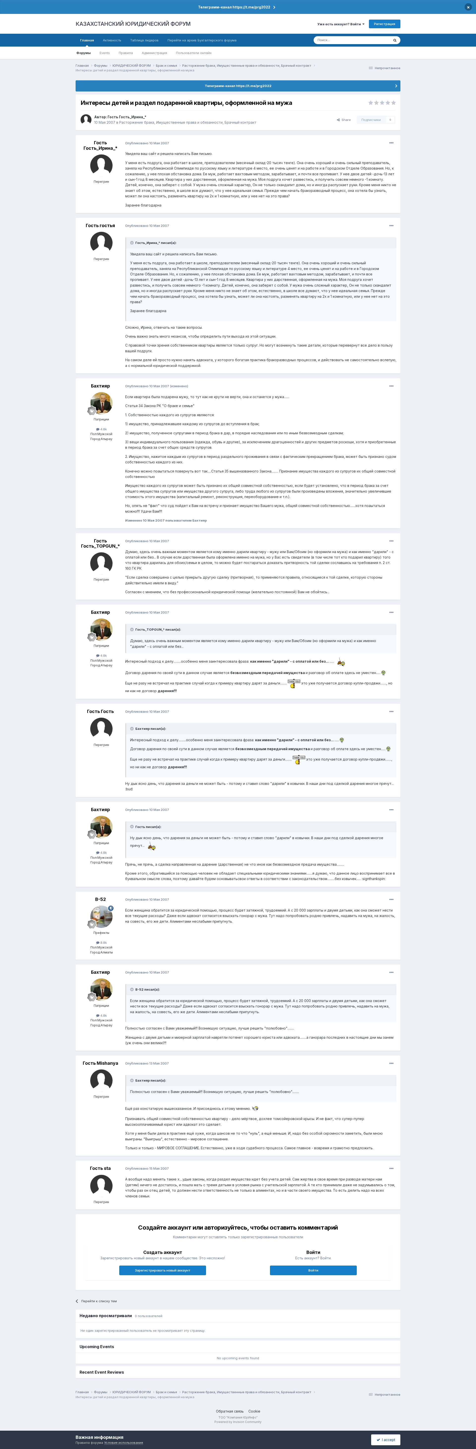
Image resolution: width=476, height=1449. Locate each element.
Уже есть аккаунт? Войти (339, 24)
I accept (387, 1440)
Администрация (154, 53)
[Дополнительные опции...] (391, 143)
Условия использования (123, 1443)
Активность (112, 40)
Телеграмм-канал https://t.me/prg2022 (234, 7)
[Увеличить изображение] (342, 661)
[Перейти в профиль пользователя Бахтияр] (101, 403)
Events (105, 53)
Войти (313, 1270)
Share (345, 120)
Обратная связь (230, 1411)
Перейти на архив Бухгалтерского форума (202, 40)
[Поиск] (394, 40)
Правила (126, 53)
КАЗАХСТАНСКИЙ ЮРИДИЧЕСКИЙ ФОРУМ (133, 24)
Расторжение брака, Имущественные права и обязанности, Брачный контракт (187, 122)
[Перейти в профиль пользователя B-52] (101, 917)
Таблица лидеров (144, 40)
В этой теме (374, 40)
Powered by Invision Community (238, 1422)
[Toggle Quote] (132, 243)
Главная (87, 40)
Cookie (254, 1411)
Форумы (83, 53)
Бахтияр (100, 385)
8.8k (103, 943)
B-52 (100, 899)
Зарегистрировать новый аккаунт (162, 1270)
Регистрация (384, 24)
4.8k (103, 429)
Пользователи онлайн (193, 53)
